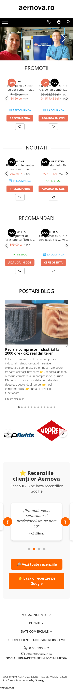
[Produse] (5, 23)
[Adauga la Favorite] (20, 126)
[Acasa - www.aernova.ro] (36, 9)
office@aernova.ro (39, 654)
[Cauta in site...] (68, 22)
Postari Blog (36, 290)
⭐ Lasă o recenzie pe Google (36, 581)
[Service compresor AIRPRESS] (36, 43)
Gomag (39, 680)
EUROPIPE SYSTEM (53, 161)
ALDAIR (19, 161)
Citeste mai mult (14, 399)
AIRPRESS (53, 82)
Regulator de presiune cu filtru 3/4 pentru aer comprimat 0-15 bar (19, 238)
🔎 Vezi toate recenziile (36, 564)
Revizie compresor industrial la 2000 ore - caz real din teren (32, 351)
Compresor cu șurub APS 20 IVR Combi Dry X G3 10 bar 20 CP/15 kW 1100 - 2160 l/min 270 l (53, 87)
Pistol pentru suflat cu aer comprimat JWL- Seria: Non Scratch (20, 87)
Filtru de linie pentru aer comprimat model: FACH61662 (20, 167)
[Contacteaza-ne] (48, 22)
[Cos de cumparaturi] (59, 22)
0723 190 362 (38, 648)
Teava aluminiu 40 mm (53, 167)
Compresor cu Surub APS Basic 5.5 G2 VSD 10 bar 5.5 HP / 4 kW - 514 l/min (53, 238)
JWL (20, 82)
